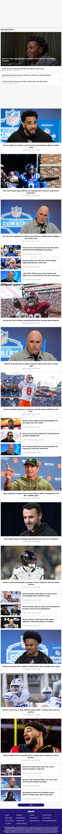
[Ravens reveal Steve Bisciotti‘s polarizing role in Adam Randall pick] (31, 436)
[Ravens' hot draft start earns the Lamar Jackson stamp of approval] (31, 770)
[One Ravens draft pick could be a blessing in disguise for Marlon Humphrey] (31, 76)
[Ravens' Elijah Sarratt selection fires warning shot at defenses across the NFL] (31, 741)
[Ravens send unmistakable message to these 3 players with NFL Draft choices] (31, 568)
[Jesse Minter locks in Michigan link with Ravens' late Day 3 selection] (31, 523)
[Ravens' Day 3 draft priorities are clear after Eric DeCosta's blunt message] (31, 782)
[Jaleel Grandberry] (7, 77)
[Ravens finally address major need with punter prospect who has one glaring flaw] (31, 609)
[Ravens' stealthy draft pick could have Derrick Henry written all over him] (31, 395)
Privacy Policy (46, 818)
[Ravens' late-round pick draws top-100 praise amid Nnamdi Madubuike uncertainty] (31, 250)
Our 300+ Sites (46, 815)
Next (31, 805)
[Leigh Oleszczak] (6, 70)
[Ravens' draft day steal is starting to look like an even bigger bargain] (31, 49)
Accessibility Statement (49, 820)
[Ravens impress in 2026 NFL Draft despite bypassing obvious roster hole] (31, 263)
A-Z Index (8, 823)
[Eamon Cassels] (7, 64)
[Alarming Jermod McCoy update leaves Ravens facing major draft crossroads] (31, 795)
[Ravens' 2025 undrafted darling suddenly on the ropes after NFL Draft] (31, 423)
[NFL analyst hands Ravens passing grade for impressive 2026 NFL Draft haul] (31, 449)
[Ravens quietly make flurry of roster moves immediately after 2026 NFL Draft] (31, 597)
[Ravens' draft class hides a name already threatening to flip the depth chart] (31, 131)
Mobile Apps (9, 818)
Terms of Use (9, 820)
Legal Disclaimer (34, 820)
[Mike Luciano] (26, 241)
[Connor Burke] (6, 83)
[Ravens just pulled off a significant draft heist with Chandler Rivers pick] (31, 651)
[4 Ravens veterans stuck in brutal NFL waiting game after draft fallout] (31, 82)
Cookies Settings (21, 823)
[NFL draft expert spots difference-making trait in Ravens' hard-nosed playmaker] (31, 176)
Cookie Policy (20, 820)
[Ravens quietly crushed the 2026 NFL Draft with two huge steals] (31, 69)
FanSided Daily (20, 818)
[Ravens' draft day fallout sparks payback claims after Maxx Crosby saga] (31, 349)
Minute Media (11, 827)
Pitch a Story (33, 818)
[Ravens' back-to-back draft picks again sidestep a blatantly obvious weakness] (31, 622)
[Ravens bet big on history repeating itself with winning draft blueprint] (31, 305)
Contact (32, 815)
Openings (19, 815)
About (7, 815)
